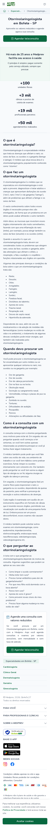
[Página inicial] (4, 11)
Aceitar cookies (25, 821)
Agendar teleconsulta (26, 38)
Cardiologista (10, 667)
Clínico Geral (9, 672)
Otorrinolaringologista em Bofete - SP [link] (37, 11)
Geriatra (7, 683)
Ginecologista (10, 688)
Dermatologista (11, 677)
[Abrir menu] (4, 4)
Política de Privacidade (14, 810)
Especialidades (16, 11)
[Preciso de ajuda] (45, 4)
